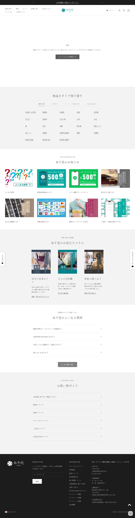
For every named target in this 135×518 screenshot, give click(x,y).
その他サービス (20, 12)
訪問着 (96, 112)
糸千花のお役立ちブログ (77, 491)
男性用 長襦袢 (64, 140)
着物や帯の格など (90, 293)
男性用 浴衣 (46, 140)
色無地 (45, 119)
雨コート (28, 133)
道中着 (79, 126)
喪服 (78, 133)
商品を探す (8, 9)
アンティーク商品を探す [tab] (72, 104)
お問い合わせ (73, 487)
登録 (37, 481)
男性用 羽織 (29, 140)
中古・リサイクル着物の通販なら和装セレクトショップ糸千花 (110, 462)
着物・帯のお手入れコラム (40, 296)
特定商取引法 (73, 477)
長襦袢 (45, 133)
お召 (95, 119)
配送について (73, 473)
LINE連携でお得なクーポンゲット (67, 2)
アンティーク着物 (75, 494)
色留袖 (62, 112)
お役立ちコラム (46, 9)
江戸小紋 (63, 119)
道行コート (97, 126)
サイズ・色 (8, 12)
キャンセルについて (75, 466)
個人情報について (75, 480)
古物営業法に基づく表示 (77, 484)
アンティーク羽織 (75, 498)
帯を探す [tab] (55, 104)
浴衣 (44, 126)
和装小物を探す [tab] (92, 104)
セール (25, 9)
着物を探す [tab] (41, 104)
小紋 (78, 119)
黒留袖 (45, 112)
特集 (17, 9)
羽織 (61, 126)
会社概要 (72, 505)
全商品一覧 (34, 9)
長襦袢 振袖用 (64, 133)
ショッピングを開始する (67, 57)
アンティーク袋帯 (75, 501)
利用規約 (72, 470)
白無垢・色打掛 (30, 112)
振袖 (78, 112)
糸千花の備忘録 (63, 293)
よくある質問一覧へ (67, 364)
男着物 (96, 133)
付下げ (27, 119)
